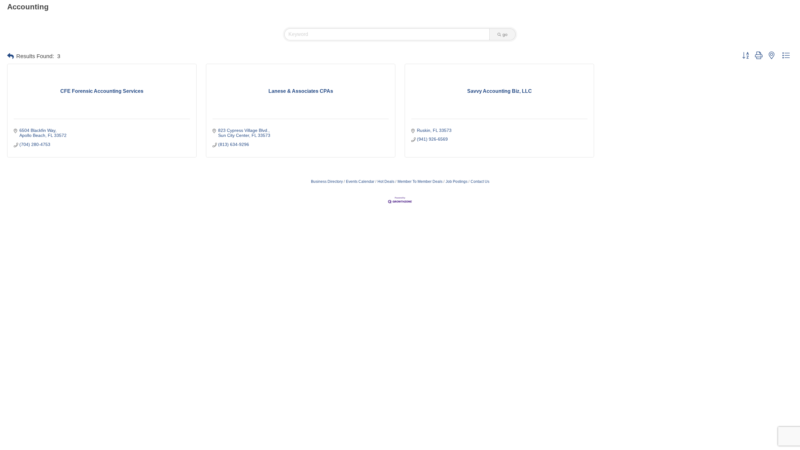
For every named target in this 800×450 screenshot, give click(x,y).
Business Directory (327, 181)
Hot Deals (386, 181)
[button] (10, 56)
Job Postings (457, 181)
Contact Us (480, 181)
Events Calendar (360, 181)
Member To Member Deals (420, 181)
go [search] (505, 34)
